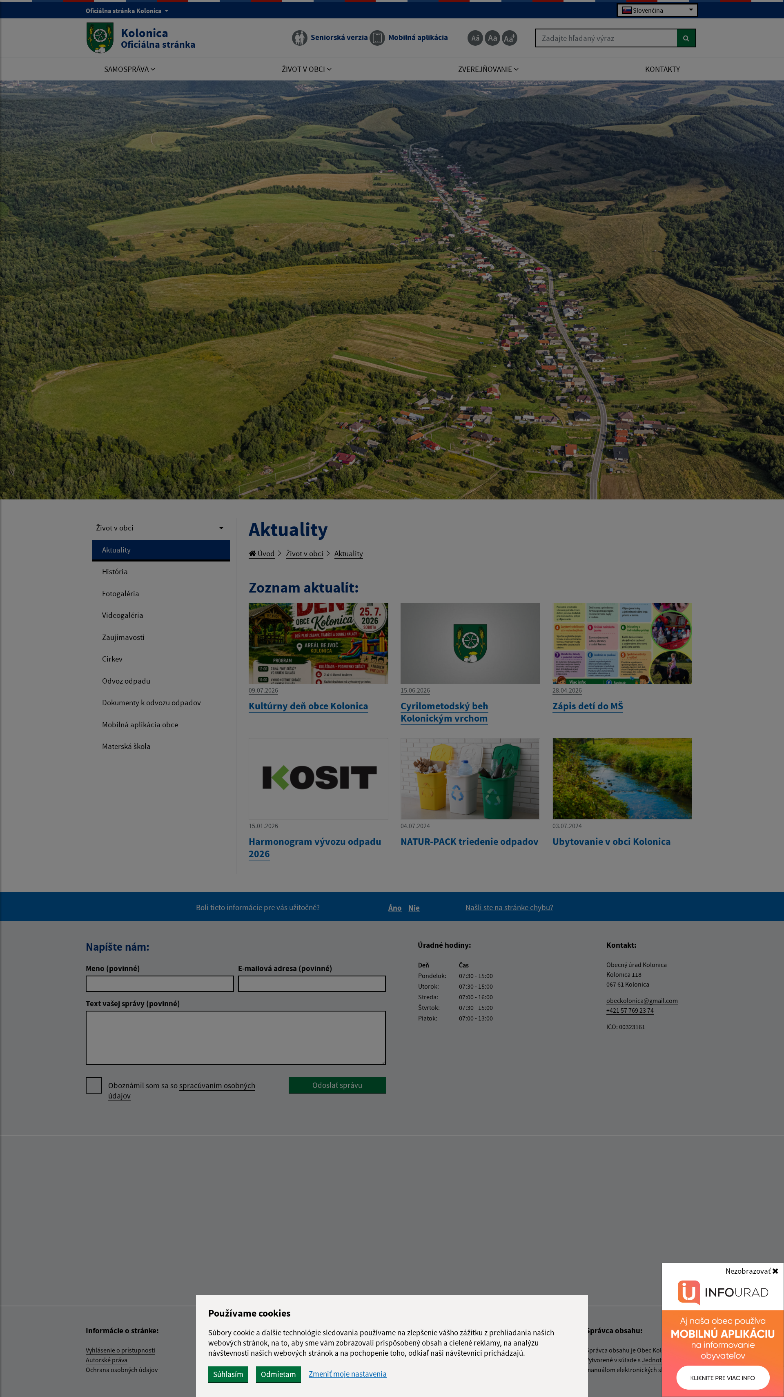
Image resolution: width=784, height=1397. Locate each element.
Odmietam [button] (278, 1374)
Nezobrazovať (749, 1271)
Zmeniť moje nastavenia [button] (348, 1374)
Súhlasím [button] (228, 1374)
